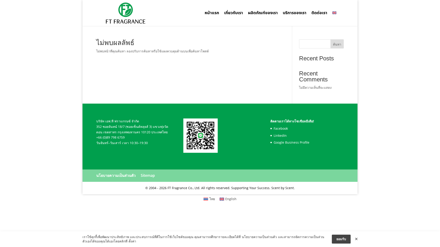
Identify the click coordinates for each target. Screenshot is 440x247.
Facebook (281, 128)
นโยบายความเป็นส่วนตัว (116, 175)
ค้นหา (337, 44)
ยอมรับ (341, 239)
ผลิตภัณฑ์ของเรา (263, 13)
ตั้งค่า (132, 241)
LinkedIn (280, 135)
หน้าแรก (212, 13)
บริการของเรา (294, 13)
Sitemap (148, 175)
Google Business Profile (291, 142)
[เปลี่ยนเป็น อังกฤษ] (334, 18)
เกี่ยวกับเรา (233, 13)
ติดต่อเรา (319, 13)
